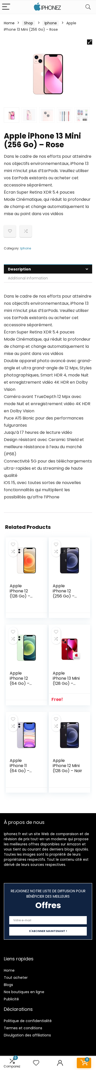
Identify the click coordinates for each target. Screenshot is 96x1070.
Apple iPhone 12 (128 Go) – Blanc (20, 593)
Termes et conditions (23, 1028)
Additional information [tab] (28, 278)
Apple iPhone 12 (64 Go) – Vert (19, 680)
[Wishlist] (36, 1063)
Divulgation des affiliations (27, 1035)
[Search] (88, 7)
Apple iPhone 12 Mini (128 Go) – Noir (67, 766)
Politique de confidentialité (28, 1020)
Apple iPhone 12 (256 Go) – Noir (63, 593)
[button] (89, 42)
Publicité (11, 999)
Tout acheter (16, 977)
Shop (28, 23)
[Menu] (6, 7)
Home (9, 23)
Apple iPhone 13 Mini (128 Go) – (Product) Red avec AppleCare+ (67, 686)
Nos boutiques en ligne (24, 991)
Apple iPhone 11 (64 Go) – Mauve (19, 768)
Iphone (51, 23)
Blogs (8, 984)
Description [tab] (19, 269)
